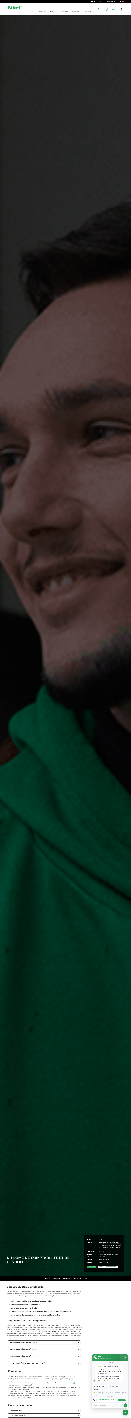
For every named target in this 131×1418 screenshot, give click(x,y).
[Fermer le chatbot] (125, 1357)
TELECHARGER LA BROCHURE (108, 1267)
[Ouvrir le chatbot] (125, 1412)
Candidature (122, 11)
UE (74, 1383)
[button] (44, 1342)
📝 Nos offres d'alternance (114, 1386)
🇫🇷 (120, 1)
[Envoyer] (125, 1405)
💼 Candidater (98, 1389)
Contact (101, 1)
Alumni (93, 1)
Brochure (98, 11)
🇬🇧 (123, 1)
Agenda (113, 11)
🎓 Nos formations (99, 1386)
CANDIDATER (91, 1267)
